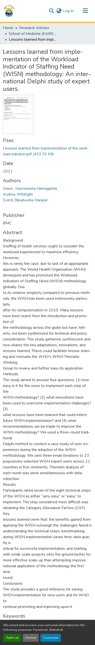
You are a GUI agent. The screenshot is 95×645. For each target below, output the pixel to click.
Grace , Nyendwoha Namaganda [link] (30, 188)
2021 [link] (8, 171)
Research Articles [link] (34, 28)
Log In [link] (68, 11)
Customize (50, 638)
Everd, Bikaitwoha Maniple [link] (25, 200)
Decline (30, 638)
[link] (47, 151)
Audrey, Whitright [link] (18, 194)
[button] (9, 11)
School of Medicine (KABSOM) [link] (33, 33)
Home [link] (8, 28)
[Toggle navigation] (85, 11)
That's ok (12, 638)
